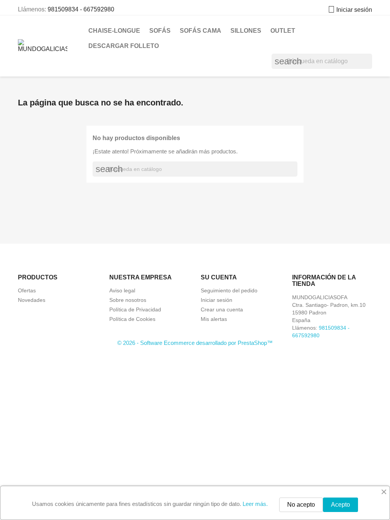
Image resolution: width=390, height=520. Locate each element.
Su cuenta (219, 277)
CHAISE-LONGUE (114, 30)
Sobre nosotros (127, 300)
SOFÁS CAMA (200, 30)
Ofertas (27, 290)
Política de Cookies (132, 319)
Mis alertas (214, 319)
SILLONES (245, 30)
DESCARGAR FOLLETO (123, 46)
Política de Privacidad (135, 309)
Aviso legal (122, 290)
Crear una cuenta (222, 309)
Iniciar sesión (216, 300)
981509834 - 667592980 (81, 9)
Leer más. (255, 504)
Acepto (340, 504)
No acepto (301, 504)
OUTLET (282, 30)
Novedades (31, 300)
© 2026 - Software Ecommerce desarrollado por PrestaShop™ (195, 343)
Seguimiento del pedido (229, 290)
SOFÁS (160, 30)
